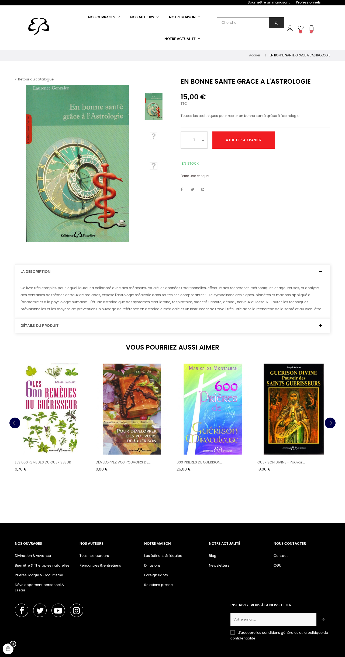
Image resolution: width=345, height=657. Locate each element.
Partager (185, 190)
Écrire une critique (195, 176)
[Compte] (289, 28)
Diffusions (152, 565)
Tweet (195, 190)
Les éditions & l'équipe (163, 556)
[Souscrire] (323, 619)
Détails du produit (39, 326)
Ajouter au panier (244, 140)
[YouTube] (58, 610)
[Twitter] (39, 610)
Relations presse (158, 585)
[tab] (172, 272)
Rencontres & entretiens (100, 565)
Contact (281, 556)
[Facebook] (21, 610)
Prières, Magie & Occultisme (39, 575)
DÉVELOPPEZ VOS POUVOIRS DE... (123, 462)
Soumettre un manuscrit (269, 2)
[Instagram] (76, 610)
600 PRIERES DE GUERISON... (200, 462)
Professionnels (308, 2)
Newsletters (219, 565)
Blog (212, 556)
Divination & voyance (33, 556)
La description (35, 272)
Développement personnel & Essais (39, 587)
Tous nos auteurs (94, 556)
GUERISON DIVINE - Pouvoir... (281, 462)
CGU (277, 565)
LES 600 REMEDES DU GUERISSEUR (43, 462)
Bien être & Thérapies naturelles (42, 565)
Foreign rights (156, 575)
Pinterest (205, 190)
